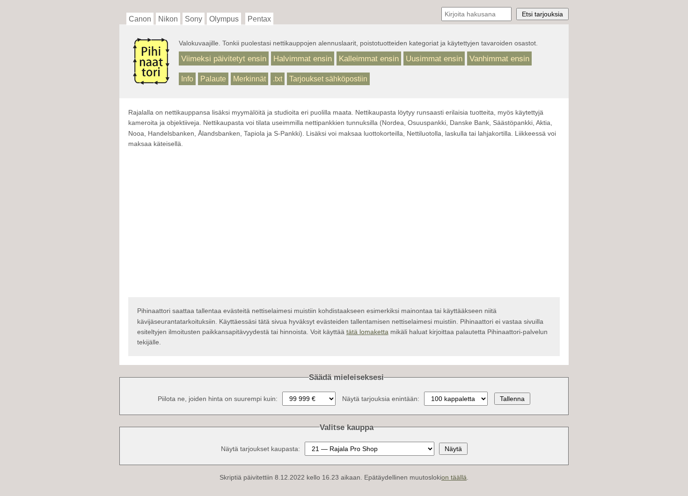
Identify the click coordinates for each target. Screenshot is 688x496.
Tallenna (512, 398)
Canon (140, 19)
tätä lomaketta (367, 332)
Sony (193, 19)
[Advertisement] (344, 223)
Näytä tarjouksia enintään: (380, 398)
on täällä (454, 477)
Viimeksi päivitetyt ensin (223, 58)
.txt (277, 79)
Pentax (259, 19)
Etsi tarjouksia (542, 14)
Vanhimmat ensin (499, 58)
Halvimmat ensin (302, 58)
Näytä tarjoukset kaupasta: (260, 448)
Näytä (453, 448)
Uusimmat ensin (434, 58)
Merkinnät (249, 79)
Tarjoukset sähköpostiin (328, 79)
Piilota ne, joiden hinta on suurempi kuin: (218, 398)
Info (187, 79)
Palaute (213, 79)
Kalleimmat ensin (369, 58)
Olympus (224, 19)
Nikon (168, 19)
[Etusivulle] (151, 80)
